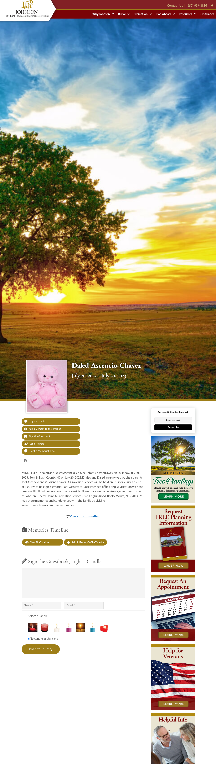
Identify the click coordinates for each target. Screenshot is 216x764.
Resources (185, 14)
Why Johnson (101, 14)
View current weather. (85, 516)
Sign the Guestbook (39, 436)
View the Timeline (39, 542)
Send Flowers (36, 443)
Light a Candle (37, 421)
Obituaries (207, 14)
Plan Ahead (163, 14)
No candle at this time (44, 638)
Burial (122, 14)
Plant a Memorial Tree (42, 451)
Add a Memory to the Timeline (45, 428)
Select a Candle (38, 616)
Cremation (141, 14)
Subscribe (173, 427)
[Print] (25, 460)
